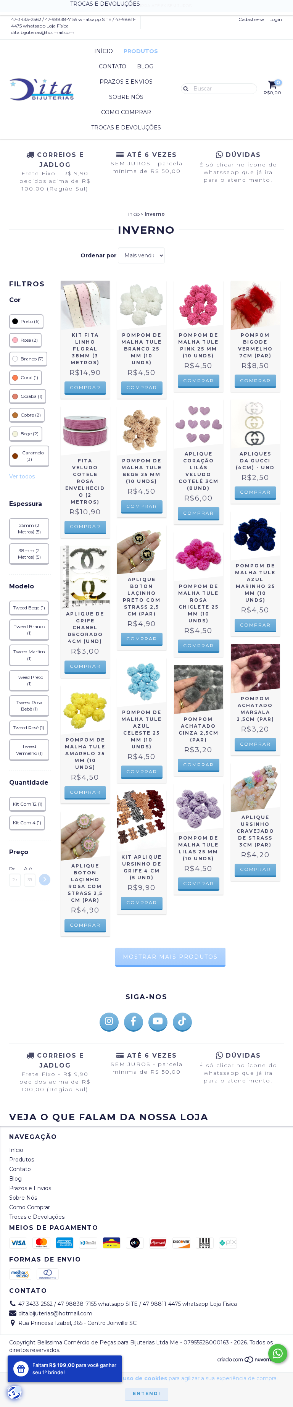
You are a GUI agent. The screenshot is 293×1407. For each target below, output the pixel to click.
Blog (145, 66)
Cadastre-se (251, 19)
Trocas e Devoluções (126, 127)
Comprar (85, 526)
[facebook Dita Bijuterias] (133, 1022)
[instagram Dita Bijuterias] (109, 1022)
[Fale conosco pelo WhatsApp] (277, 1353)
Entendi (147, 1393)
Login (275, 19)
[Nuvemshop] (250, 1361)
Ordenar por (98, 255)
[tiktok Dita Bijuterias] (182, 1022)
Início (103, 51)
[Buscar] (184, 88)
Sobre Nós (126, 97)
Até (28, 868)
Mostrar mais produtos (170, 956)
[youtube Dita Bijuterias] (157, 1022)
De (12, 868)
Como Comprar (126, 112)
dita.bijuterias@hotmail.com (42, 32)
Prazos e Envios (126, 81)
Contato (112, 66)
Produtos (141, 51)
